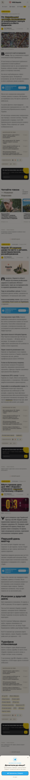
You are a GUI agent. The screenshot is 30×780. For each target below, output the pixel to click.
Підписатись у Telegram (16, 773)
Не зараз (15, 777)
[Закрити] (28, 757)
